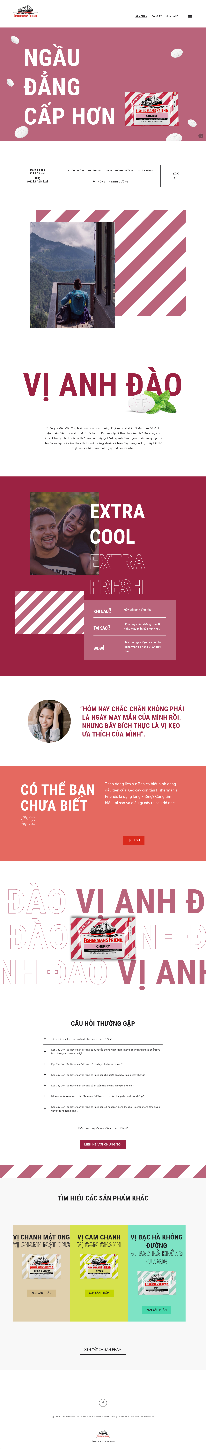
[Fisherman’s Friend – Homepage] (25, 11)
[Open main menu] (190, 16)
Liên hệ (114, 1417)
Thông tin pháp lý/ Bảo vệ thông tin (95, 1417)
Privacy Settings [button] (147, 1417)
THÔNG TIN (135, 1417)
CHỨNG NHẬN (124, 1417)
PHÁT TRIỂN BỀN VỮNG (71, 1417)
